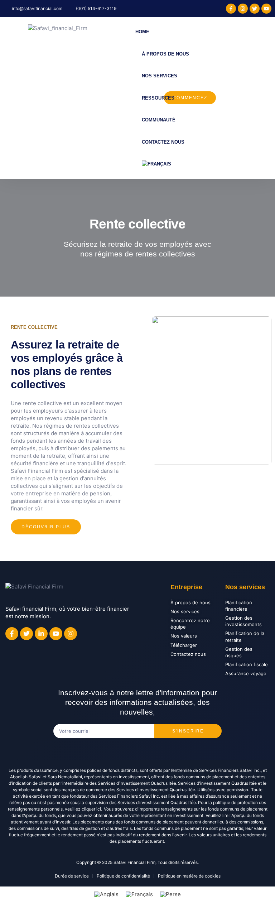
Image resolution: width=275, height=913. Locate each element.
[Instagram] (243, 9)
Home (142, 31)
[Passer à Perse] (170, 894)
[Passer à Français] (139, 894)
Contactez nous (163, 142)
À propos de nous (165, 54)
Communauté (158, 119)
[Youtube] (266, 9)
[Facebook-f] (231, 9)
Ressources (158, 98)
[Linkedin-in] (41, 633)
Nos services (159, 75)
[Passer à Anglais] (106, 894)
